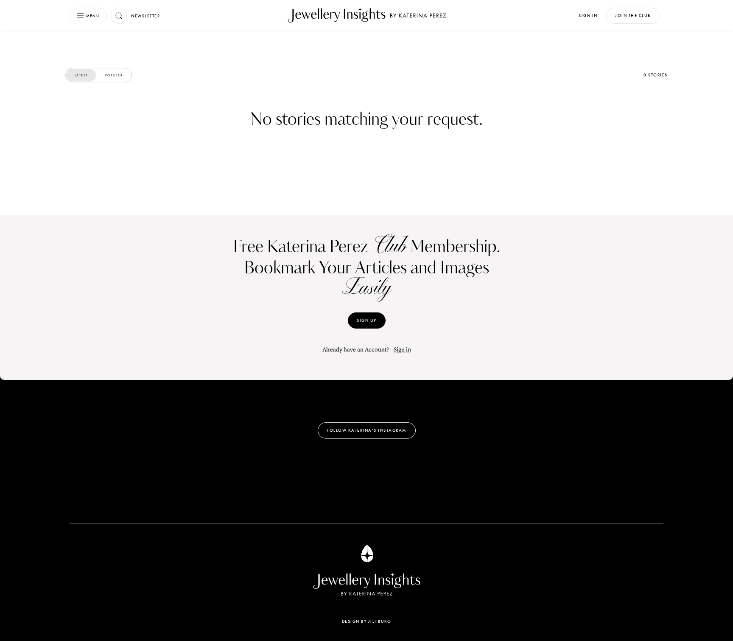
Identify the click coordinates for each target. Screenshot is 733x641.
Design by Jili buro (367, 621)
